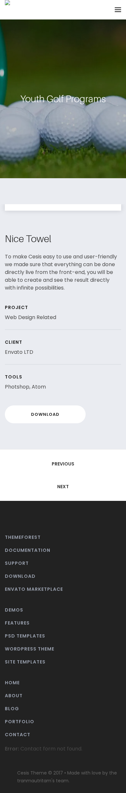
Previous (63, 464)
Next (63, 486)
